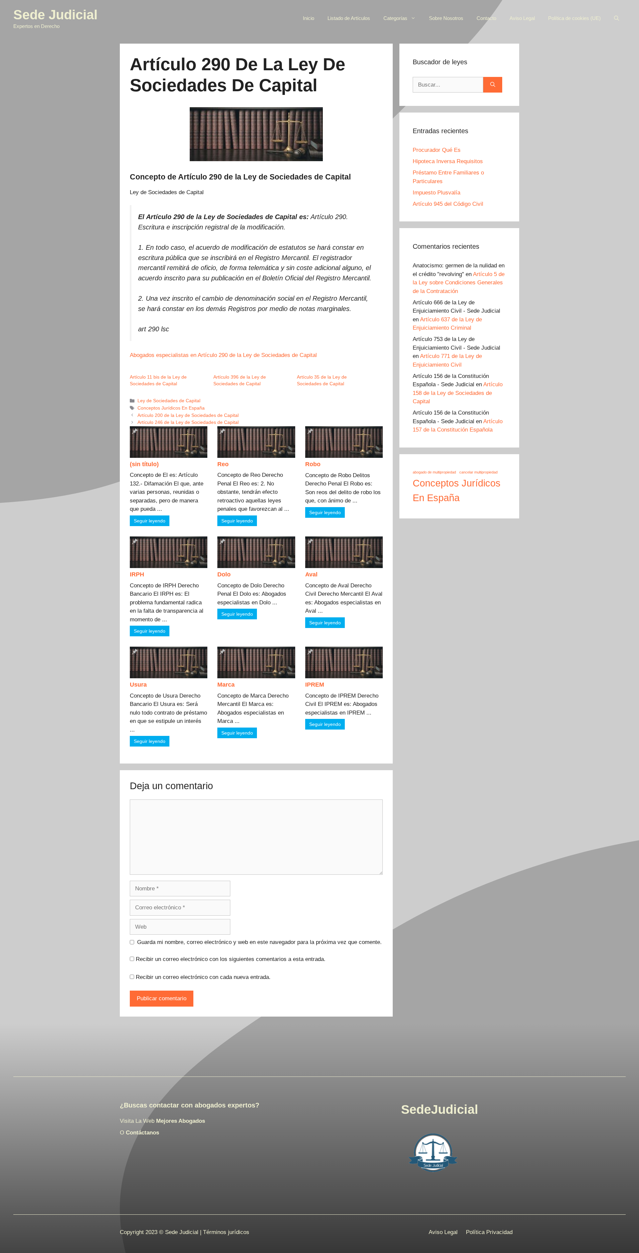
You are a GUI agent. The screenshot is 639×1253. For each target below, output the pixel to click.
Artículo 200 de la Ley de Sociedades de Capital (188, 415)
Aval (311, 574)
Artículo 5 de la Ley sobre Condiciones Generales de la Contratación (459, 282)
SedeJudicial (439, 1109)
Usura (138, 684)
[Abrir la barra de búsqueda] (616, 18)
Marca (226, 684)
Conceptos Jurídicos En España (171, 408)
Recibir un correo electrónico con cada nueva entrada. (203, 977)
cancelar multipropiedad (478, 472)
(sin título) (144, 464)
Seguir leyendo (149, 520)
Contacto (486, 18)
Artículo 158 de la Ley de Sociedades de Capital (458, 393)
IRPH (137, 574)
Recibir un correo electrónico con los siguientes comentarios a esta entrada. (230, 959)
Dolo (224, 574)
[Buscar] (492, 85)
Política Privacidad (489, 1232)
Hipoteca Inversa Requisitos (448, 161)
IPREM (314, 684)
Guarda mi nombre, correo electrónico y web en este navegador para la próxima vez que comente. (259, 942)
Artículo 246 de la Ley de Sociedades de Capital (188, 422)
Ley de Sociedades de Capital (168, 400)
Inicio (308, 18)
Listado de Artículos (348, 18)
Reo (223, 464)
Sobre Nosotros (446, 18)
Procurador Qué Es (437, 150)
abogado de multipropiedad (434, 472)
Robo (312, 464)
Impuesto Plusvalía (436, 192)
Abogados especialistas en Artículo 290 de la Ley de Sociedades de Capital (223, 355)
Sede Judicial (55, 14)
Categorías (395, 18)
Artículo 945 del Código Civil (448, 204)
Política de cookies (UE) (574, 18)
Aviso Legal (522, 18)
